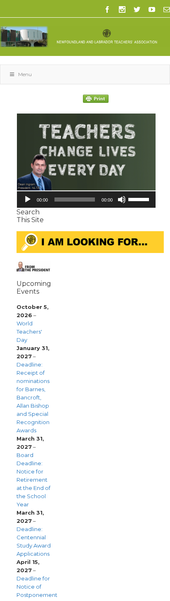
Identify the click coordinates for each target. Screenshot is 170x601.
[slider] (139, 198)
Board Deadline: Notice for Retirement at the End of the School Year (33, 480)
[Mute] (122, 199)
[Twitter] (137, 9)
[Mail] (166, 9)
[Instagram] (122, 9)
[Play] (28, 199)
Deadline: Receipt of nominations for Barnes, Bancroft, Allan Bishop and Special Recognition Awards (33, 397)
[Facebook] (107, 9)
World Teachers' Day (29, 331)
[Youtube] (152, 9)
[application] (86, 199)
